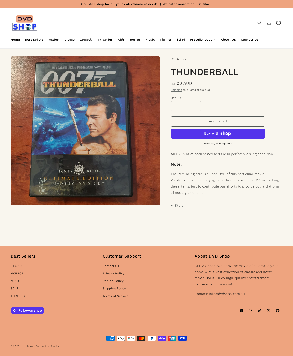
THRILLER (18, 296)
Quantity (176, 97)
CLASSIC (17, 266)
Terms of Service (116, 296)
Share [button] (179, 205)
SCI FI (15, 288)
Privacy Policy (114, 273)
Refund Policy (113, 281)
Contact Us (111, 266)
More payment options (218, 143)
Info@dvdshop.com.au (226, 294)
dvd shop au (28, 346)
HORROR (17, 273)
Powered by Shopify (47, 346)
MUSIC (15, 281)
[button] (203, 39)
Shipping (176, 90)
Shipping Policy (114, 288)
